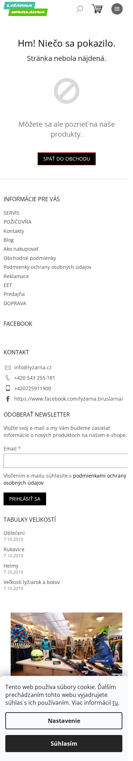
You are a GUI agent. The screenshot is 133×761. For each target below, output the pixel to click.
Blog (9, 239)
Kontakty (14, 231)
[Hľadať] (80, 9)
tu (115, 703)
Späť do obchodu (66, 158)
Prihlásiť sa (24, 498)
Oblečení (14, 533)
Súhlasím (64, 743)
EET (8, 285)
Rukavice (14, 549)
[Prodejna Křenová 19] (66, 649)
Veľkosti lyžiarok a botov (32, 582)
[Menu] (117, 9)
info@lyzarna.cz (33, 367)
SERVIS (12, 212)
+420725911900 (32, 388)
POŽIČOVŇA (18, 221)
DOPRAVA (15, 303)
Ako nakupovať (21, 248)
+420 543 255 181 (34, 377)
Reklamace (16, 276)
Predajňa (14, 294)
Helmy (11, 565)
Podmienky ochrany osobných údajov (48, 267)
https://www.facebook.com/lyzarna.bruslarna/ (68, 398)
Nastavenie (64, 721)
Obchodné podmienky (30, 258)
